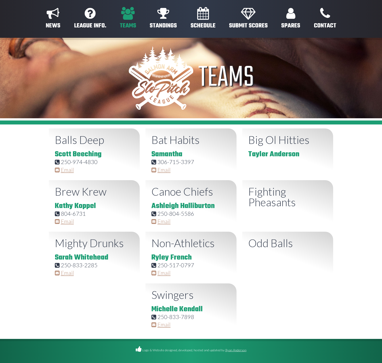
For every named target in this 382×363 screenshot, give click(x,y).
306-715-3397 (175, 162)
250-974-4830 (79, 162)
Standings (163, 26)
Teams (128, 26)
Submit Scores (248, 26)
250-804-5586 (175, 213)
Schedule (203, 26)
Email (67, 169)
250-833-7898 (175, 316)
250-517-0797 (175, 265)
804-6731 (73, 213)
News (53, 26)
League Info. (90, 26)
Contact (325, 26)
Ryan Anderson (235, 350)
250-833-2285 (79, 265)
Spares (290, 26)
